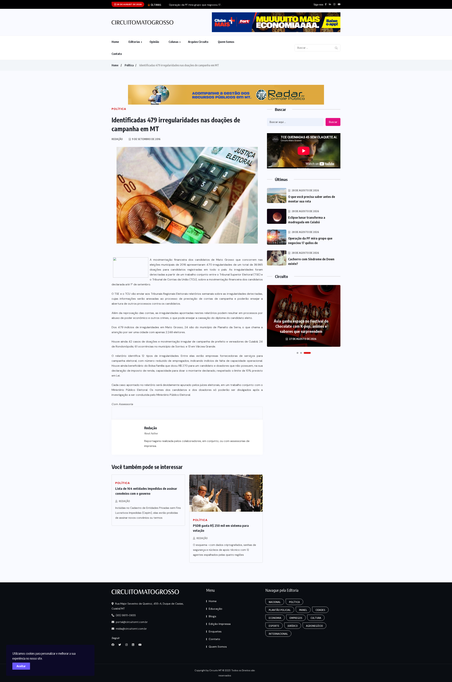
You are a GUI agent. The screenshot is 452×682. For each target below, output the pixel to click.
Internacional (278, 633)
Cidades (320, 609)
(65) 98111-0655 (125, 615)
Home (115, 42)
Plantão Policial (280, 609)
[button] (297, 353)
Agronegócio (314, 625)
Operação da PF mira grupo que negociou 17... (195, 5)
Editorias (134, 42)
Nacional (275, 602)
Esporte (274, 625)
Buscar (333, 122)
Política (129, 65)
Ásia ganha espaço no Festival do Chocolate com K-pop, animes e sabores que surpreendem (301, 326)
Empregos (296, 617)
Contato (117, 54)
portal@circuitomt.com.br (131, 622)
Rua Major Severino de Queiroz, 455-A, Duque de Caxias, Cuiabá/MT (148, 606)
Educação (215, 609)
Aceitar (21, 666)
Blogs (212, 616)
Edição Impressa (220, 624)
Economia (275, 617)
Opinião (154, 42)
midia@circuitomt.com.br (131, 629)
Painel (303, 609)
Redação (124, 501)
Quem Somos (226, 42)
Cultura (316, 617)
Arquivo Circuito (198, 42)
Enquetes (215, 631)
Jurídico (293, 625)
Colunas (174, 42)
